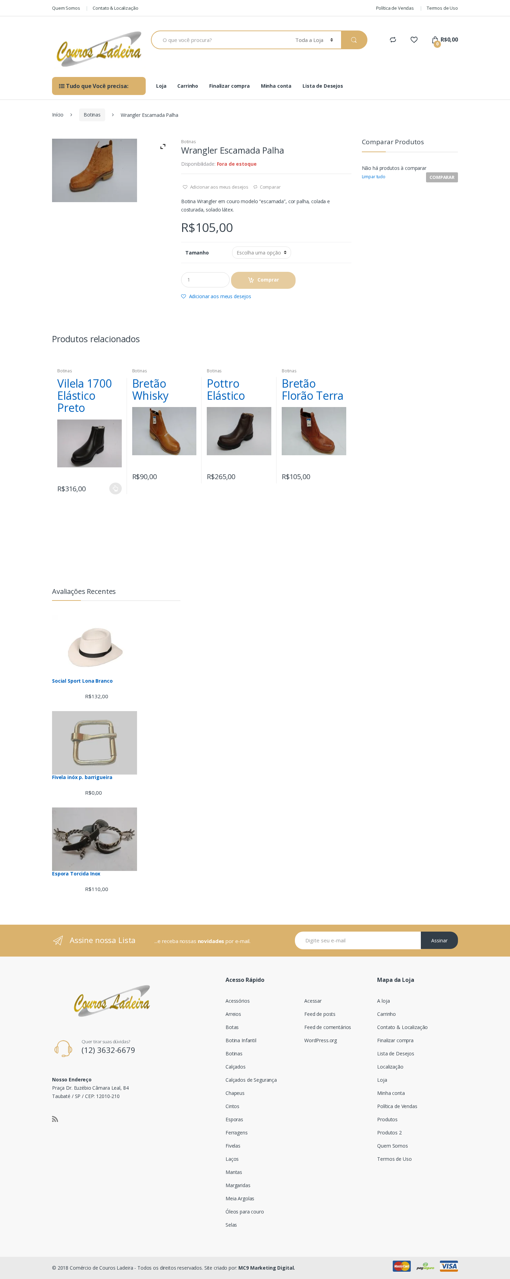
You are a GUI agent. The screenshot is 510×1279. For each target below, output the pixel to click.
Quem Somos (66, 8)
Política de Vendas (395, 8)
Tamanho (197, 253)
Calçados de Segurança (251, 1080)
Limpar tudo (373, 177)
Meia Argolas (240, 1198)
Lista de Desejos (323, 86)
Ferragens (237, 1132)
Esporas (234, 1119)
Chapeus (235, 1093)
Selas (231, 1224)
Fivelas (233, 1145)
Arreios (233, 1014)
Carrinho (187, 86)
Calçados (236, 1066)
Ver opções (115, 488)
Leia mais (265, 474)
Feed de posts (319, 1014)
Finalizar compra (229, 86)
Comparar (270, 187)
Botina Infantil (241, 1040)
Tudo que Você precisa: (96, 86)
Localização (390, 1066)
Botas (232, 1027)
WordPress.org (320, 1040)
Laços (232, 1159)
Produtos (387, 1119)
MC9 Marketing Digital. (266, 1267)
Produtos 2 (389, 1132)
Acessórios (238, 1000)
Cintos (232, 1106)
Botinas (92, 114)
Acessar (313, 1000)
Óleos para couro (245, 1211)
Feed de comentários (327, 1027)
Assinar (439, 940)
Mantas (234, 1172)
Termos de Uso (442, 8)
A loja (383, 1000)
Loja (161, 86)
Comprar (268, 279)
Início (57, 114)
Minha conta (276, 86)
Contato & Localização (115, 8)
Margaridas (238, 1185)
